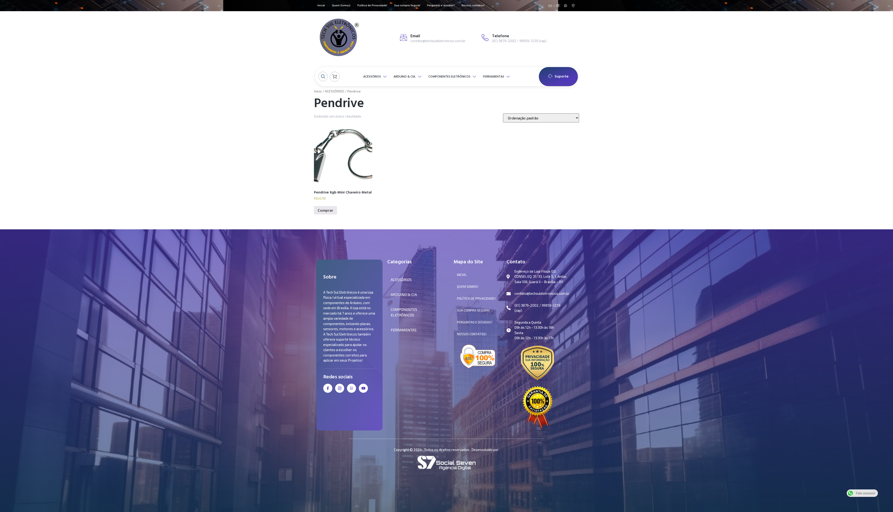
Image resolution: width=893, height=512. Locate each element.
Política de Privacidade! (372, 5)
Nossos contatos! (473, 5)
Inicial (321, 5)
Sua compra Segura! (407, 5)
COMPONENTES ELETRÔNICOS (449, 76)
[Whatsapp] (565, 5)
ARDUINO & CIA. (404, 76)
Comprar (325, 210)
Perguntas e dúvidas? (441, 5)
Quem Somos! (341, 5)
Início (318, 91)
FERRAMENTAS (493, 76)
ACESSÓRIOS (372, 76)
